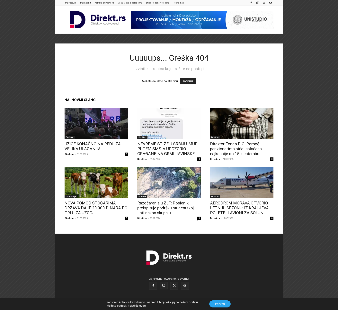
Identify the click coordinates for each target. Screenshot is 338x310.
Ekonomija (71, 196)
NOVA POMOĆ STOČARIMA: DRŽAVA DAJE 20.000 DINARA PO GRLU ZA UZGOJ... (96, 208)
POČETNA (188, 81)
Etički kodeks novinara (157, 2)
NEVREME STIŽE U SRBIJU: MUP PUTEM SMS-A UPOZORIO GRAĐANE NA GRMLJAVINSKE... (167, 149)
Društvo (70, 137)
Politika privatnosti (104, 2)
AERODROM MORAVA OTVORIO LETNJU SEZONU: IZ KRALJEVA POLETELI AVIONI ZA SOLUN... (239, 208)
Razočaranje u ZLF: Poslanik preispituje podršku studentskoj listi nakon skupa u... (165, 208)
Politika (142, 196)
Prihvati (220, 303)
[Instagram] (258, 2)
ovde (142, 305)
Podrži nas (178, 2)
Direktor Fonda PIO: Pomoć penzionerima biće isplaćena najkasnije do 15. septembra (236, 149)
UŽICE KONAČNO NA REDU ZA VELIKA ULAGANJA (93, 146)
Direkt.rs (69, 154)
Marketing (85, 2)
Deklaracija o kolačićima (130, 2)
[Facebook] (251, 2)
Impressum (70, 2)
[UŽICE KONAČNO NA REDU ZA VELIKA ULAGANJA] (96, 123)
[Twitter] (264, 2)
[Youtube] (270, 2)
